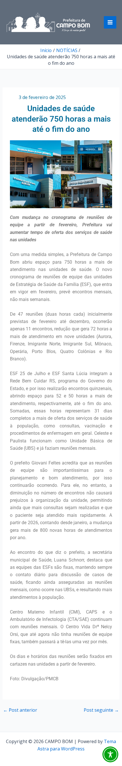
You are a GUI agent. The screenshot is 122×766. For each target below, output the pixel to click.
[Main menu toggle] (110, 22)
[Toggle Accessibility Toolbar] (110, 754)
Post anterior (20, 710)
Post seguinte (101, 710)
